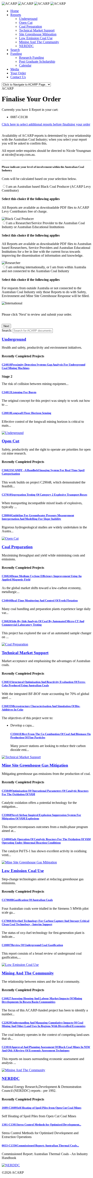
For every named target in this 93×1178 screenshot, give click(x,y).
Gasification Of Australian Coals (27, 899)
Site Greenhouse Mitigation (37, 34)
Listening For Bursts (19, 392)
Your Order (18, 73)
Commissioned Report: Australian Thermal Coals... (40, 1145)
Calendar (25, 65)
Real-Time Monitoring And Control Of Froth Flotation (40, 600)
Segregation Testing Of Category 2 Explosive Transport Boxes (44, 494)
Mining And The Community (39, 42)
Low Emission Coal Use (36, 38)
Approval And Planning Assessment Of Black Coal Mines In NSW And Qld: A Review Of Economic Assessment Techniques (46, 1048)
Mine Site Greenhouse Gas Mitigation (35, 765)
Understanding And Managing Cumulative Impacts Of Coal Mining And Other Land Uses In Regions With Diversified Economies (43, 1024)
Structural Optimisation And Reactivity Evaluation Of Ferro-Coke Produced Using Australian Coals (44, 683)
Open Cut (25, 22)
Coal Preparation (30, 26)
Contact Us (18, 77)
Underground (28, 19)
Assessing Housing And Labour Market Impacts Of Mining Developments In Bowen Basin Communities (42, 1000)
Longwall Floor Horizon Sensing (26, 413)
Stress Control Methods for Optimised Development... (41, 1124)
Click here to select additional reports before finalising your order (46, 124)
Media (14, 69)
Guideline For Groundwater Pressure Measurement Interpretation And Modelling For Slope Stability (38, 517)
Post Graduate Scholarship (37, 61)
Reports (15, 15)
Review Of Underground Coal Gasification (32, 945)
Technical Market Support (37, 30)
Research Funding (31, 57)
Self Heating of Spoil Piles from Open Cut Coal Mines (41, 1107)
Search (15, 50)
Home (14, 11)
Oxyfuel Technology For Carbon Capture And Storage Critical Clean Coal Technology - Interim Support (45, 922)
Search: (7, 330)
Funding (16, 54)
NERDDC (26, 46)
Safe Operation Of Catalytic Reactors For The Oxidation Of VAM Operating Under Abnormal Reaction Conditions (46, 841)
